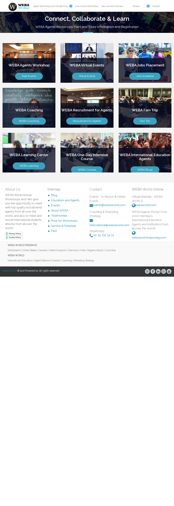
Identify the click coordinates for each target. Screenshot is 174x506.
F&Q (54, 231)
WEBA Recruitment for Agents (86, 110)
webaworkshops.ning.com (149, 237)
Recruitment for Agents (87, 121)
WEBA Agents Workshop (29, 65)
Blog (54, 195)
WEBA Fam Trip (145, 110)
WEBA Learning (29, 165)
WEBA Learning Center (29, 155)
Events (55, 205)
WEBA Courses (87, 169)
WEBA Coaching (29, 110)
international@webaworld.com (109, 225)
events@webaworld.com (109, 205)
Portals (136, 6)
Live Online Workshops (86, 6)
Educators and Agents (65, 200)
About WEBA (59, 210)
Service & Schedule (63, 226)
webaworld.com (145, 205)
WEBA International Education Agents (145, 157)
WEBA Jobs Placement (145, 65)
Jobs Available (145, 76)
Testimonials (59, 215)
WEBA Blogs (145, 169)
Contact (156, 6)
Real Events (29, 76)
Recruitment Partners (112, 6)
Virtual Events (87, 76)
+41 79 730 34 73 (103, 235)
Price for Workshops (64, 221)
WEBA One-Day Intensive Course (87, 157)
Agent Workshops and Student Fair (50, 6)
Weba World (10, 270)
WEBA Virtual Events (87, 65)
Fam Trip (145, 121)
